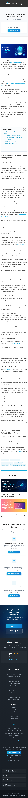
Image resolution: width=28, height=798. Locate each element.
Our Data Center (14, 709)
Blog (11, 19)
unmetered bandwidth (15, 459)
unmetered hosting (18, 462)
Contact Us (14, 720)
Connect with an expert (14, 631)
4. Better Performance (11, 141)
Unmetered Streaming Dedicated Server (18, 465)
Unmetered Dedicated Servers (14, 674)
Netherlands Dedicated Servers (14, 672)
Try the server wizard (14, 757)
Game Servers (14, 692)
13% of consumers (8, 369)
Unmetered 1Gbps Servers (14, 676)
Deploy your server (13, 626)
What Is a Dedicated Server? (14, 730)
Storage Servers (14, 688)
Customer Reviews (14, 716)
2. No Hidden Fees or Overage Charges (15, 137)
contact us (19, 451)
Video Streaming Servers (14, 683)
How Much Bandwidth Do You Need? (14, 733)
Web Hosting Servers (14, 690)
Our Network (14, 711)
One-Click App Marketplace (14, 697)
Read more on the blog (13, 740)
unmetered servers (5, 465)
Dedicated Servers (17, 19)
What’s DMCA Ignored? (14, 737)
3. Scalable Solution (10, 139)
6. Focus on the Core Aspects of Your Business (14, 146)
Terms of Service (13, 795)
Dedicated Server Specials (14, 681)
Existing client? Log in (15, 760)
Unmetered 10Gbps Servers (14, 678)
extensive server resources (15, 343)
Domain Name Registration (14, 699)
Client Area (5, 795)
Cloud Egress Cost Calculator (14, 728)
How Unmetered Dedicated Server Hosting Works (13, 132)
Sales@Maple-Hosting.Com (15, 755)
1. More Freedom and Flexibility (13, 135)
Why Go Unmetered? (14, 735)
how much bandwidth (15, 62)
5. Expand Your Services (11, 143)
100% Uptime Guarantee (14, 714)
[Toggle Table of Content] (23, 129)
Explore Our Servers (13, 30)
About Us (14, 707)
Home (8, 19)
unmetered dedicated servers (7, 462)
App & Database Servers (14, 695)
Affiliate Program (14, 718)
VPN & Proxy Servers (14, 685)
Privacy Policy (22, 795)
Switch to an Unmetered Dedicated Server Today (14, 149)
